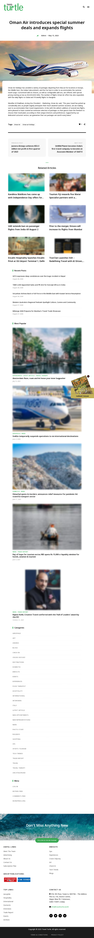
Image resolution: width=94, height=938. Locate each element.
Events (15, 677)
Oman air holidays (29, 125)
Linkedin (64, 915)
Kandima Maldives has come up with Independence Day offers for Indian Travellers (25, 196)
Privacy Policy (57, 935)
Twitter (55, 915)
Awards (16, 643)
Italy (15, 705)
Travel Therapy (42, 375)
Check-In (16, 653)
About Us (6, 859)
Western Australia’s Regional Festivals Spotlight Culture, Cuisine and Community (44, 302)
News (24, 433)
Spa (14, 744)
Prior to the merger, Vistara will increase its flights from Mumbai (65, 228)
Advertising (7, 855)
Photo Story (18, 729)
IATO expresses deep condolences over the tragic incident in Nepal (39, 276)
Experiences (17, 375)
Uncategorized (19, 773)
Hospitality (18, 691)
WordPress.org (19, 801)
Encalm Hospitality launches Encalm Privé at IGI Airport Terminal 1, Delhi (26, 259)
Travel (15, 763)
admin (43, 35)
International (19, 696)
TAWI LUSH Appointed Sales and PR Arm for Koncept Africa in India (39, 285)
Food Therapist (19, 686)
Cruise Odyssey (19, 657)
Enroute (16, 672)
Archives (6, 920)
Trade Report (23, 552)
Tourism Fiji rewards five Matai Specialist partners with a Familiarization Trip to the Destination (65, 196)
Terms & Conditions (39, 935)
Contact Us (7, 862)
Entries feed (18, 791)
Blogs (15, 648)
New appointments (21, 715)
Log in (15, 786)
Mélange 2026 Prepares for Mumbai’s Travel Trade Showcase (37, 311)
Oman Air (17, 125)
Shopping (17, 739)
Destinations (18, 662)
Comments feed (19, 796)
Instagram (60, 915)
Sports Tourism (19, 749)
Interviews (17, 701)
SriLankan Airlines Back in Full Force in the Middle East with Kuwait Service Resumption (47, 293)
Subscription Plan (9, 866)
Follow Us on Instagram (47, 840)
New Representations (21, 720)
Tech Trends (18, 754)
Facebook (51, 915)
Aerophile (17, 433)
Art (14, 638)
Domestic (16, 491)
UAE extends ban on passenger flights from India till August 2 (23, 228)
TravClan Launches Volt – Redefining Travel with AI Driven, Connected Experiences (66, 259)
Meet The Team (9, 851)
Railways (16, 734)
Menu (88, 7)
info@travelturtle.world (60, 907)
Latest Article (29, 375)
